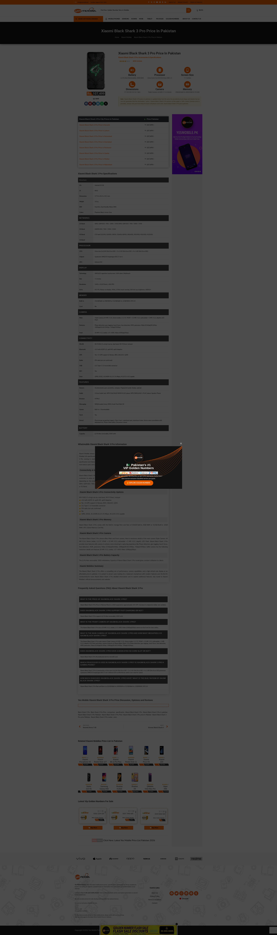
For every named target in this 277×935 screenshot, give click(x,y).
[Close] (181, 443)
